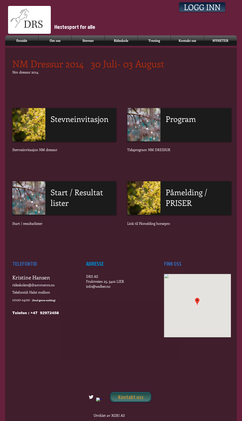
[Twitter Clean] (91, 397)
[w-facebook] (99, 400)
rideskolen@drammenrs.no (33, 284)
